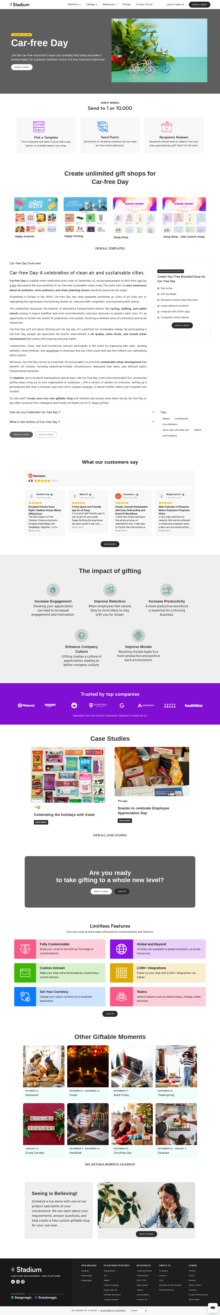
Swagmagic (86, 1280)
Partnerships (143, 1275)
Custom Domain (111, 1299)
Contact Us (142, 1299)
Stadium (85, 1271)
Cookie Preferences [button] (198, 1295)
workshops (52, 350)
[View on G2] (31, 496)
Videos (140, 1290)
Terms (192, 1275)
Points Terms (195, 1285)
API (105, 1275)
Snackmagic (86, 1275)
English (134, 1310)
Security (193, 1290)
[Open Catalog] (96, 4)
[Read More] (44, 1072)
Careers (163, 1275)
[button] (83, 412)
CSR (161, 1280)
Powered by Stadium (85, 1310)
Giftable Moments (112, 1295)
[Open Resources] (116, 4)
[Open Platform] (80, 4)
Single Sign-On (110, 1290)
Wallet (107, 1280)
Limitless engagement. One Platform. (36, 1276)
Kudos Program (111, 1285)
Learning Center (144, 1271)
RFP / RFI (141, 1280)
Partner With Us (166, 1290)
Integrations (109, 1271)
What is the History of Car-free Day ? (35, 422)
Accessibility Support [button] (113, 1311)
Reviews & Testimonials (170, 1285)
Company (163, 1271)
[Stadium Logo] (27, 1269)
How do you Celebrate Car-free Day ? (35, 412)
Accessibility (143, 1295)
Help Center (142, 1285)
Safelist (192, 1280)
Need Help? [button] (194, 1299)
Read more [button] (34, 530)
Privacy (192, 1271)
